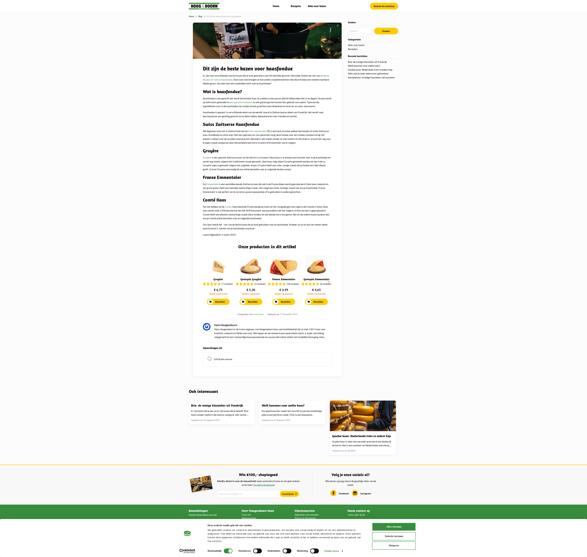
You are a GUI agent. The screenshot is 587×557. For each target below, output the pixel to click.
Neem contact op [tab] (359, 511)
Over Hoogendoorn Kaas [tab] (258, 511)
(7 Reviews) (227, 283)
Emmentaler (212, 184)
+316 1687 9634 (356, 514)
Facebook (344, 493)
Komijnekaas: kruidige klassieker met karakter (371, 77)
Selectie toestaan (394, 536)
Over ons (246, 514)
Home (276, 6)
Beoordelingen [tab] (198, 511)
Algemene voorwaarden (307, 514)
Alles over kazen (317, 6)
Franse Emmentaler (283, 279)
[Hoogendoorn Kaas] (204, 6)
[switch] (257, 550)
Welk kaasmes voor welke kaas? (364, 65)
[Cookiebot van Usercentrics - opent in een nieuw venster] (187, 551)
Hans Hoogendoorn (225, 325)
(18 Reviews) (292, 283)
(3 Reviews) (260, 283)
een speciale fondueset (241, 102)
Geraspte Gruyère (250, 279)
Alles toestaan (394, 526)
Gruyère (207, 157)
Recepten (296, 6)
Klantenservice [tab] (305, 511)
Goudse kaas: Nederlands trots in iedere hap (370, 69)
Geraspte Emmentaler (317, 279)
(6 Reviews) (325, 283)
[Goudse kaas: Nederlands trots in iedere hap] (363, 416)
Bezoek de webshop (384, 6)
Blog (200, 16)
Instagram (365, 493)
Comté (228, 206)
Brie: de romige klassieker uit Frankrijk (367, 61)
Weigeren (394, 545)
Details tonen (332, 551)
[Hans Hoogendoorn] (206, 327)
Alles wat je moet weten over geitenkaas (368, 73)
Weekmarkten (249, 518)
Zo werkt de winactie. (264, 485)
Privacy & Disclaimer (305, 518)
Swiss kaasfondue (257, 131)
